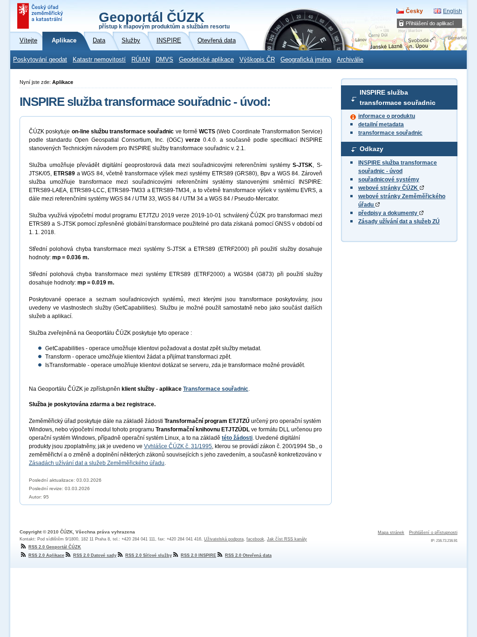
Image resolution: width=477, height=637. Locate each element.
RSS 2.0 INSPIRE (198, 555)
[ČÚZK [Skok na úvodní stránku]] (41, 15)
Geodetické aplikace (206, 59)
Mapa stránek (391, 532)
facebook (255, 539)
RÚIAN (140, 59)
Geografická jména (305, 59)
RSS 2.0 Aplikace (46, 555)
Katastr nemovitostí (99, 59)
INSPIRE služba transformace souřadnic (398, 97)
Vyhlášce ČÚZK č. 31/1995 (178, 446)
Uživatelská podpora (224, 539)
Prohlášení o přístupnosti (433, 532)
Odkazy (371, 148)
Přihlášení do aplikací (430, 23)
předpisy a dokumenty (388, 213)
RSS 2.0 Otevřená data (248, 555)
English (452, 11)
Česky (414, 11)
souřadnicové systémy (388, 179)
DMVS (164, 59)
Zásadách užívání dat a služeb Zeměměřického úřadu (96, 463)
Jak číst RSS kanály (287, 539)
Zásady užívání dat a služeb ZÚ (399, 221)
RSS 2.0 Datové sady (94, 555)
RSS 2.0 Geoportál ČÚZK (54, 547)
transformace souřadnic (390, 133)
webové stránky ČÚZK (388, 188)
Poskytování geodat (40, 59)
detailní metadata (381, 124)
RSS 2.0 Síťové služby (148, 555)
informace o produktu (386, 116)
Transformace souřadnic (215, 389)
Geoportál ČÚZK (164, 19)
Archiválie (350, 59)
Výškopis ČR (257, 59)
